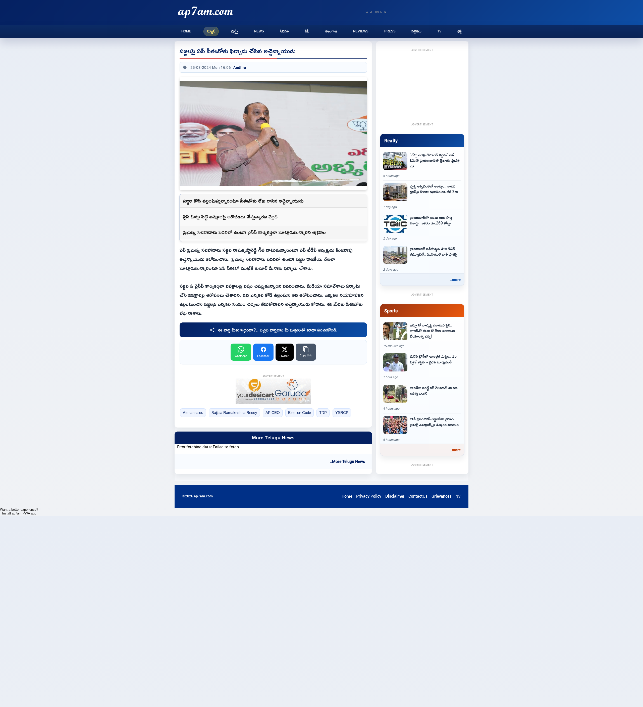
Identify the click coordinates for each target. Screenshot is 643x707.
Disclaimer (394, 496)
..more (455, 279)
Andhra (239, 67)
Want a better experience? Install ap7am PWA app (19, 511)
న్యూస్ (211, 31)
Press (390, 31)
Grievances (441, 496)
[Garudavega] (273, 391)
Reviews (360, 31)
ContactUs (417, 496)
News (259, 31)
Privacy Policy (368, 496)
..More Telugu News (347, 461)
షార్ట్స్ (234, 31)
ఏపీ (307, 31)
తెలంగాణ (331, 31)
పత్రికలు (416, 31)
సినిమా (284, 31)
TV (439, 31)
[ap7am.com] (205, 12)
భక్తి (459, 31)
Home (186, 31)
